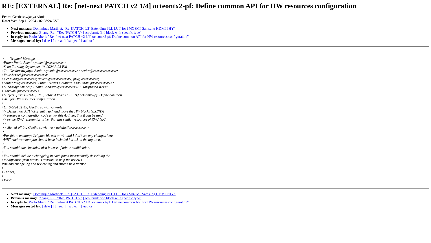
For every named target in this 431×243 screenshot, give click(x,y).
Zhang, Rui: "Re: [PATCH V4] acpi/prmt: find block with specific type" (90, 32)
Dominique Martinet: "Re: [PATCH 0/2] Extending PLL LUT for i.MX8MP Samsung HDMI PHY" (104, 28)
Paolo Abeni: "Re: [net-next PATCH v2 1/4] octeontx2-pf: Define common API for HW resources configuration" (109, 36)
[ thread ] (59, 41)
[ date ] (47, 41)
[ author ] (87, 41)
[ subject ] (73, 41)
